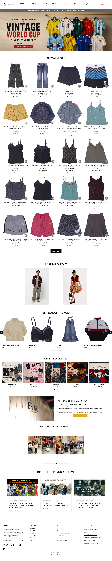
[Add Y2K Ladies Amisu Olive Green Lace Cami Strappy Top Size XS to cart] (106, 161)
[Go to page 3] (57, 389)
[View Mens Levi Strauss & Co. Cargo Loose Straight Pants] (38, 288)
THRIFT (67, 3)
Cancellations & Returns (63, 530)
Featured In (33, 537)
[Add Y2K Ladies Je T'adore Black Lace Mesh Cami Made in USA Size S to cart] (52, 161)
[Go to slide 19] (68, 463)
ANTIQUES (20, 3)
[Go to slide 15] (62, 463)
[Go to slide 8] (52, 463)
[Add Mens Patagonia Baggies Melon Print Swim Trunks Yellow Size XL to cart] (26, 123)
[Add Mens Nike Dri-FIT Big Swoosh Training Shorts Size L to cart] (79, 235)
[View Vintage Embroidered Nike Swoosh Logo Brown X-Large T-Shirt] (37, 278)
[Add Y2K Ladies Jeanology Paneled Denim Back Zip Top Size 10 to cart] (26, 198)
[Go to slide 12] (58, 463)
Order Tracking (60, 535)
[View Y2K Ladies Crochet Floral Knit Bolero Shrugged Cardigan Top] (73, 279)
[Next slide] (110, 332)
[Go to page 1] (54, 389)
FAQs (58, 528)
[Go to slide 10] (55, 463)
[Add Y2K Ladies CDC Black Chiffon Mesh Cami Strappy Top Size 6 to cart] (26, 161)
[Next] (110, 375)
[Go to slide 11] (56, 463)
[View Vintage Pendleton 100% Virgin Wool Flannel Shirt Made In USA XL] (35, 279)
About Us (32, 528)
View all (56, 251)
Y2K (59, 3)
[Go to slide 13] (59, 463)
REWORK (76, 3)
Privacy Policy (33, 533)
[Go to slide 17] (65, 463)
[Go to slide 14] (61, 463)
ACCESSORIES (22, 6)
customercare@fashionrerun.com (92, 537)
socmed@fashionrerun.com (90, 534)
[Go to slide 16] (64, 463)
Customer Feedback (62, 540)
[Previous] (1, 375)
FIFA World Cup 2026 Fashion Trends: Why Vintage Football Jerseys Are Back (21, 505)
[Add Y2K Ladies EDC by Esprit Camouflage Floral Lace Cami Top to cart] (79, 161)
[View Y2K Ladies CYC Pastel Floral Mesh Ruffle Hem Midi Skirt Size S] (75, 286)
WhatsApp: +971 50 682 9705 (91, 543)
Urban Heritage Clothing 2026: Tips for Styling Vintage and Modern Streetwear (88, 505)
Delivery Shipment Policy (63, 533)
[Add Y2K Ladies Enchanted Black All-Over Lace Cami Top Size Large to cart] (52, 198)
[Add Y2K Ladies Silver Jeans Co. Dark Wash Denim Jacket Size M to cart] (52, 123)
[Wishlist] (94, 4)
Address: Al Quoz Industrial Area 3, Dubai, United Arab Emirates (92, 528)
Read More (12, 510)
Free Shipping (60, 537)
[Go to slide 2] (43, 463)
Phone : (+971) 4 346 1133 (90, 540)
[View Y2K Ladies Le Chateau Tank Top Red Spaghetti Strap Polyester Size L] (75, 281)
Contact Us (33, 535)
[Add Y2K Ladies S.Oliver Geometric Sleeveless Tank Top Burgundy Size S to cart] (106, 198)
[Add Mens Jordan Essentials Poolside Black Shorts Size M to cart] (79, 86)
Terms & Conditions (35, 530)
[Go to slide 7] (60, 350)
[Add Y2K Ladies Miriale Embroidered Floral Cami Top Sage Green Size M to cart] (79, 198)
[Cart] (97, 4)
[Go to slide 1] (51, 350)
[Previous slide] (1, 332)
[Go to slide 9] (53, 463)
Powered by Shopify (56, 554)
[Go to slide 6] (49, 463)
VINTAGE (31, 3)
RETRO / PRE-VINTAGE (46, 3)
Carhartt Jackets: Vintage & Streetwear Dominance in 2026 (55, 504)
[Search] (90, 4)
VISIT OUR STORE (80, 415)
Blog (31, 540)
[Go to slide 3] (54, 350)
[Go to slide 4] (46, 463)
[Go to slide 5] (57, 350)
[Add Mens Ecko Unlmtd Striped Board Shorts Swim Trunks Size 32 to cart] (106, 86)
